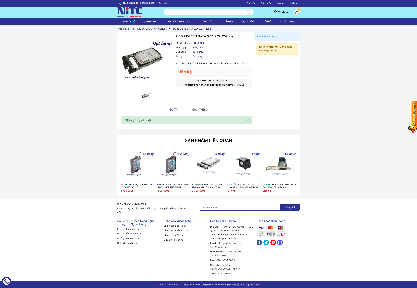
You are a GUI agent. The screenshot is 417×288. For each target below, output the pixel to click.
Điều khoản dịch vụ (127, 243)
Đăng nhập (266, 3)
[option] (146, 61)
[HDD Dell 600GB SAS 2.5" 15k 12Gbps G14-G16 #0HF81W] (208, 164)
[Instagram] (280, 242)
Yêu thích (162, 3)
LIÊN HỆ (267, 21)
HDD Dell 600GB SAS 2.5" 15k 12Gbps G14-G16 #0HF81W (207, 185)
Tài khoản (283, 12)
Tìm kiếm (251, 3)
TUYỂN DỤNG (287, 21)
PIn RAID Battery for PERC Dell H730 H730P (136, 185)
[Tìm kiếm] (248, 12)
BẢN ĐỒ (228, 21)
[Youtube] (273, 242)
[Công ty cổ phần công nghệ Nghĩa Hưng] (129, 12)
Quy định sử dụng (173, 239)
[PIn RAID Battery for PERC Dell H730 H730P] (137, 164)
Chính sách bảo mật (175, 225)
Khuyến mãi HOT (267, 36)
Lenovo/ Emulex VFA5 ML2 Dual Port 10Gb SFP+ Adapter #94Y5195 (279, 186)
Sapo (256, 284)
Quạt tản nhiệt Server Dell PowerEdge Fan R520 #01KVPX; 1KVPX (244, 186)
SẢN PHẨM (150, 21)
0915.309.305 (218, 255)
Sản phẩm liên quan (208, 140)
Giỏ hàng (293, 3)
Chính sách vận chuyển (176, 230)
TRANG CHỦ (128, 21)
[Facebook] (259, 242)
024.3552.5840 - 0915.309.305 (138, 3)
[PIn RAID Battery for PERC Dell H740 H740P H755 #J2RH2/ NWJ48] (173, 164)
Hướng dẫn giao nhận (129, 238)
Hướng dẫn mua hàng (129, 229)
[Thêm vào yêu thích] (250, 36)
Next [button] (306, 172)
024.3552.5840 (232, 251)
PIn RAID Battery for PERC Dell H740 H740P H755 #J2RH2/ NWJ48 (172, 186)
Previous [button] (110, 172)
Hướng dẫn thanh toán (129, 233)
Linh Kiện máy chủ (178, 21)
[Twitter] (266, 242)
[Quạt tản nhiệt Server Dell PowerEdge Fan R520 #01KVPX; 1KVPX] (244, 164)
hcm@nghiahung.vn (221, 247)
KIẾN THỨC (207, 21)
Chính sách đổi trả (174, 235)
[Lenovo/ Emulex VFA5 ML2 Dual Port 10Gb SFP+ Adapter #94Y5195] (279, 164)
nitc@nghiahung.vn (228, 243)
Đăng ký (280, 3)
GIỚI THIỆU (247, 21)
